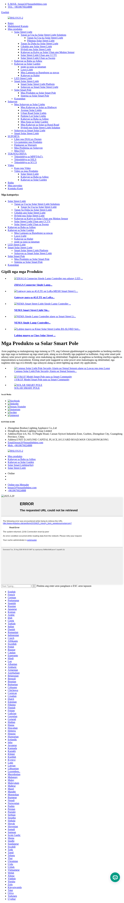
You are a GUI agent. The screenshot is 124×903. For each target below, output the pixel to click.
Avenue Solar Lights (31, 110)
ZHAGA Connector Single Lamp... (33, 285)
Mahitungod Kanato (18, 26)
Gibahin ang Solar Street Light (36, 46)
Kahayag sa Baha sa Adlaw (28, 61)
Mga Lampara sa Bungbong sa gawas (40, 72)
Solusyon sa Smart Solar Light (29, 130)
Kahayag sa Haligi (30, 75)
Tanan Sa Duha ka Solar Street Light (39, 43)
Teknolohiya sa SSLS (25, 159)
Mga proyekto (15, 185)
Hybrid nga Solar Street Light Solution (40, 127)
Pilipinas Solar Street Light (40, 40)
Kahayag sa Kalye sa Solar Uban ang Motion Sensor (47, 52)
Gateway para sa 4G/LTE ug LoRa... (34, 297)
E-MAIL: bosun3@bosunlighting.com (27, 4)
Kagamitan (19, 98)
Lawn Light (27, 69)
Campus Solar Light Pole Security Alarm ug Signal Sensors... (45, 371)
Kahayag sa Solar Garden (27, 63)
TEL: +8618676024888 (20, 6)
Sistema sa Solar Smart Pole (35, 95)
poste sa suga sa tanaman (33, 66)
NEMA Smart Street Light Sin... (31, 310)
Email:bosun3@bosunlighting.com (25, 442)
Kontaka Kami (15, 188)
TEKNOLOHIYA (17, 153)
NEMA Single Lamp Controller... (32, 322)
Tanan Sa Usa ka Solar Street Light (45, 37)
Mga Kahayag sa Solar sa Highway (39, 107)
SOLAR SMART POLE (27, 388)
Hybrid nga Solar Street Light (36, 49)
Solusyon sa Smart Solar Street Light (39, 87)
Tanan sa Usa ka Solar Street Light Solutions (43, 34)
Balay (11, 23)
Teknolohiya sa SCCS (25, 162)
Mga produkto (15, 29)
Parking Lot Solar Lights (33, 116)
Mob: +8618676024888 (20, 445)
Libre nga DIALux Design (27, 139)
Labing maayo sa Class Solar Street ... (35, 335)
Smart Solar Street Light (26, 81)
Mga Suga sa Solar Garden (34, 121)
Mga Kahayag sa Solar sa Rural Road (40, 124)
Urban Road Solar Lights (33, 113)
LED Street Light (23, 78)
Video (11, 165)
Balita (11, 182)
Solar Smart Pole (22, 90)
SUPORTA (14, 136)
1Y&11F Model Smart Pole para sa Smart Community (41, 379)
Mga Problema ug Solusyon (28, 148)
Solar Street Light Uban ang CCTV (39, 55)
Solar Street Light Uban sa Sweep (38, 58)
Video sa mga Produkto (26, 171)
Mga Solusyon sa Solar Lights (29, 104)
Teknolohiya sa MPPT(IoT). (28, 156)
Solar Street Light (23, 32)
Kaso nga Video (22, 168)
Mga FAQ (19, 150)
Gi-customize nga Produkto (28, 142)
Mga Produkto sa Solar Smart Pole (38, 92)
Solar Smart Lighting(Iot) (20, 465)
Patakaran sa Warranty (25, 145)
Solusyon (12, 101)
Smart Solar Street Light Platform (38, 84)
